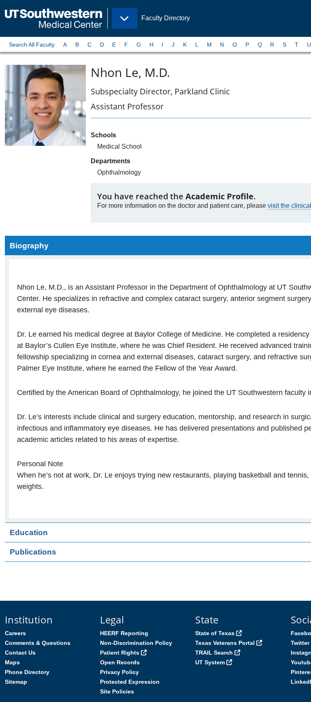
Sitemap (16, 682)
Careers (15, 633)
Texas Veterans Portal (225, 643)
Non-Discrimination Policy (136, 643)
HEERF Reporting (124, 633)
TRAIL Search (214, 652)
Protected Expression (130, 682)
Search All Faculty (32, 44)
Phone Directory (27, 672)
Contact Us (20, 652)
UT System (210, 662)
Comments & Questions (37, 643)
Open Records (120, 662)
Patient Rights (119, 652)
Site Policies (117, 691)
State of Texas (214, 633)
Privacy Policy (119, 672)
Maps (12, 662)
